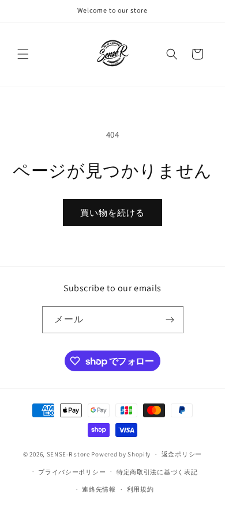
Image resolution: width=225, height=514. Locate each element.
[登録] (170, 319)
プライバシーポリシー (72, 472)
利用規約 (140, 489)
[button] (23, 54)
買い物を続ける (112, 212)
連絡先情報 (99, 489)
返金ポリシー (182, 454)
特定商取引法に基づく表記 (157, 472)
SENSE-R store (68, 454)
